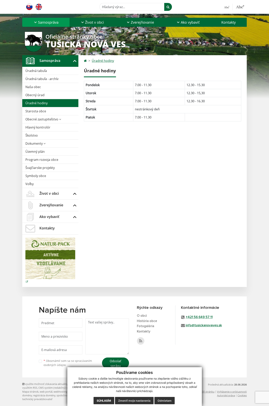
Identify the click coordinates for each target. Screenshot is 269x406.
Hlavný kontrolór (37, 127)
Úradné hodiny (36, 103)
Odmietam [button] (165, 400)
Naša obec (33, 87)
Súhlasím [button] (104, 400)
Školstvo (31, 135)
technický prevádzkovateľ (37, 399)
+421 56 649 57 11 (199, 317)
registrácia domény (44, 395)
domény (27, 395)
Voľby (29, 184)
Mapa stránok (30, 391)
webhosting (60, 391)
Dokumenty (34, 143)
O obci (142, 316)
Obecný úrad (35, 95)
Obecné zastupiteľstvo (42, 119)
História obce (147, 321)
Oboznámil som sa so (68, 363)
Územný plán (35, 151)
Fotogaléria (145, 326)
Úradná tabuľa (36, 71)
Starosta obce (35, 111)
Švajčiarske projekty (40, 168)
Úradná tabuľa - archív (41, 79)
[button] (46, 22)
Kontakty (228, 22)
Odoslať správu (115, 363)
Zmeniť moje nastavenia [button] (134, 400)
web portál (46, 391)
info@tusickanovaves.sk (204, 325)
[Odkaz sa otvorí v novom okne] (140, 341)
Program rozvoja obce (41, 159)
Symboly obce (35, 176)
